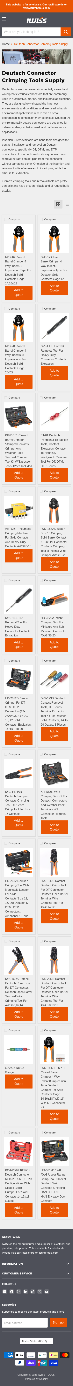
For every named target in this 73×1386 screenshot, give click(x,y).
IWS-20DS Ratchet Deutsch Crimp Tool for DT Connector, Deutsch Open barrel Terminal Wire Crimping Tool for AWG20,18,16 (54, 992)
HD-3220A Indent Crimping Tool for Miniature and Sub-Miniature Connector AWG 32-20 (53, 626)
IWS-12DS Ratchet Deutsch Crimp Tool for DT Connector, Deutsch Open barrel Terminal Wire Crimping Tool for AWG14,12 (54, 894)
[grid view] (58, 204)
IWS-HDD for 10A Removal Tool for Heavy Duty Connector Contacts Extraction (53, 354)
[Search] (66, 31)
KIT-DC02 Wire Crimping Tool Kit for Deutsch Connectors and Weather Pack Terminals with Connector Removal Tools (54, 805)
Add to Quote (18, 292)
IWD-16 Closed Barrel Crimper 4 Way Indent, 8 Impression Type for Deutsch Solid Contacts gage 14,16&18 (18, 270)
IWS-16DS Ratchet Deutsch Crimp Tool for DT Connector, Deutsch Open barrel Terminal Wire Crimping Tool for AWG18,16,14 (18, 992)
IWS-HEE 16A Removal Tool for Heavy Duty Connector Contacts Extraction (18, 626)
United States (34, 1341)
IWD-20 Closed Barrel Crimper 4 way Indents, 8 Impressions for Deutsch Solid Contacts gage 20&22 (15, 359)
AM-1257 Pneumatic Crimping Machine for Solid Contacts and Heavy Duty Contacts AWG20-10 (18, 537)
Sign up (58, 1322)
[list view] (66, 204)
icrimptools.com (48, 1252)
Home (6, 44)
